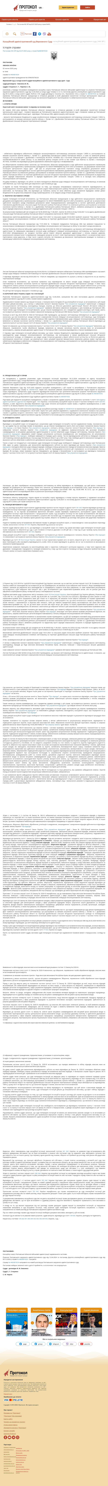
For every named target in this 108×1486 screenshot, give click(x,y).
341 (77, 508)
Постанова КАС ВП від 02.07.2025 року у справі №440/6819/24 (25, 51)
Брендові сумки (20, 1466)
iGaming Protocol (10, 1434)
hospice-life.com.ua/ (21, 1457)
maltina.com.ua (20, 1462)
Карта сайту (8, 1419)
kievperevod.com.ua (9, 1472)
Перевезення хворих (21, 1455)
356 (40, 1219)
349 (36, 1173)
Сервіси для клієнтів (10, 20)
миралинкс (6, 1452)
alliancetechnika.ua (9, 1449)
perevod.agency (8, 1461)
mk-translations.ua (20, 1460)
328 (97, 400)
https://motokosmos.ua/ (10, 1456)
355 (37, 1219)
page (25, 1344)
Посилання (6, 1470)
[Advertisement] (54, 138)
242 (23, 1219)
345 (28, 1219)
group (40, 1344)
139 (71, 1216)
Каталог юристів (62, 20)
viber (71, 1344)
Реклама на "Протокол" (12, 1413)
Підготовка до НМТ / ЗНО (22, 1450)
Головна (9, 24)
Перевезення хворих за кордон (22, 1472)
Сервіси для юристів (37, 20)
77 (44, 930)
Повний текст (8, 1394)
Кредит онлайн (9, 1431)
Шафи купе (19, 1464)
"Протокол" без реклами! (13, 1416)
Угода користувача (10, 1425)
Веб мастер (7, 1454)
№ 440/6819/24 (13, 75)
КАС (38, 402)
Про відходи (8, 428)
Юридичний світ (100, 20)
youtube (87, 1344)
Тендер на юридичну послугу (14, 1422)
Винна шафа (19, 1453)
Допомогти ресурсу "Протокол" (15, 1428)
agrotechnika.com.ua (9, 1463)
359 (43, 1219)
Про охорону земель (52, 725)
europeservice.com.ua (9, 1466)
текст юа (6, 1468)
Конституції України (28, 540)
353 (43, 1180)
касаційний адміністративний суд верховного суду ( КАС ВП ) (79, 41)
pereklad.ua (19, 1448)
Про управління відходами (75, 304)
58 (19, 540)
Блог (81, 20)
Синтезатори (7, 1459)
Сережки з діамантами (9, 1447)
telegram (56, 1344)
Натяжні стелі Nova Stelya (22, 1469)
